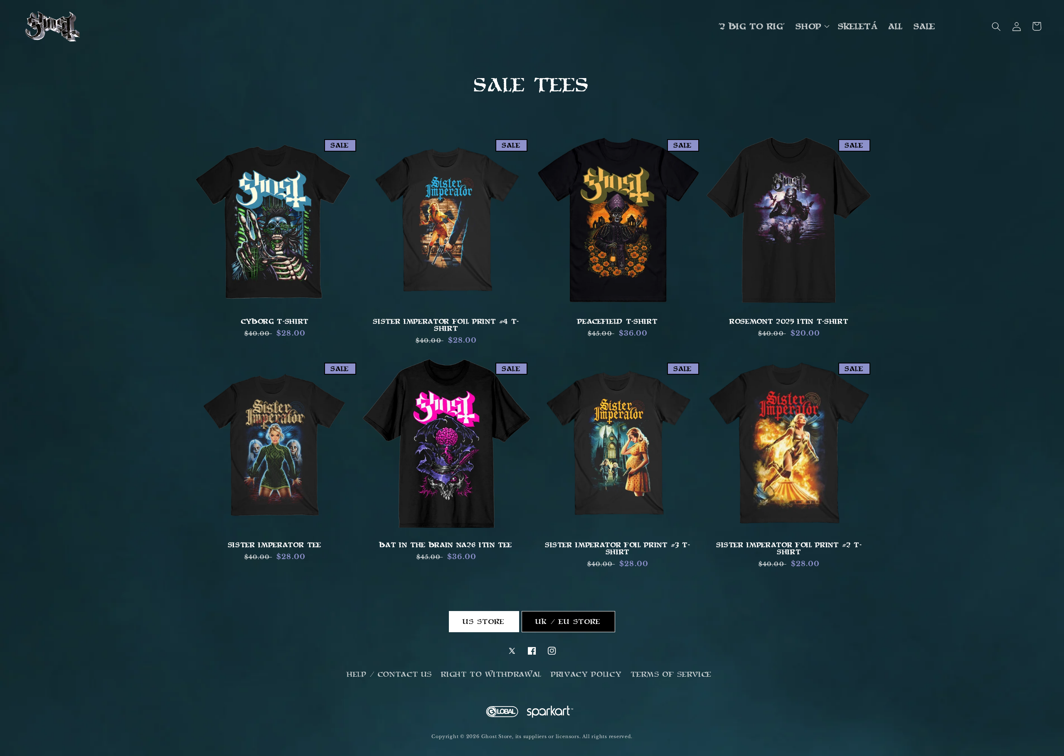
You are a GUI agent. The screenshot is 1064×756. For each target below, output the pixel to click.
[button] (812, 26)
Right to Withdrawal (491, 674)
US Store (484, 621)
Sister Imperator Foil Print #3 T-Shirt (617, 548)
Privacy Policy (586, 674)
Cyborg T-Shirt (275, 321)
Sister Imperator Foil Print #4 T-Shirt (446, 325)
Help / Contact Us (389, 674)
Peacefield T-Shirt (618, 321)
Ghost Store (496, 736)
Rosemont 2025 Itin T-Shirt (789, 321)
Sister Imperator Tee (275, 544)
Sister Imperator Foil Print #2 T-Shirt (789, 548)
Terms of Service (671, 674)
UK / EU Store (568, 621)
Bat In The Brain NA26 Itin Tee (446, 544)
